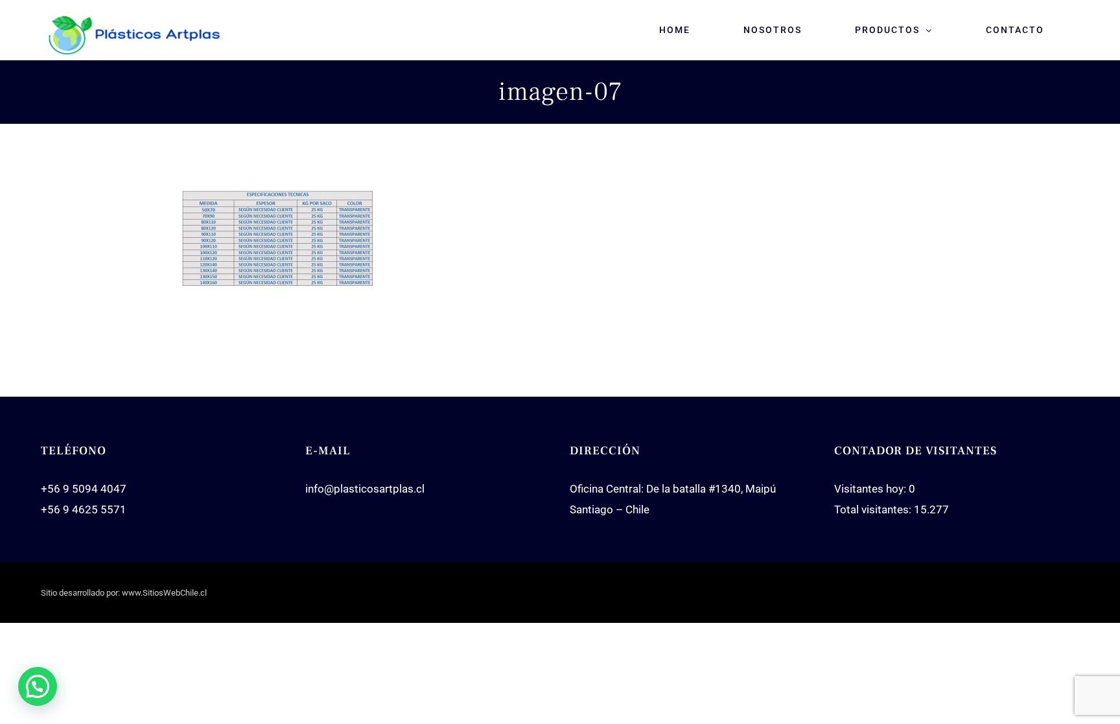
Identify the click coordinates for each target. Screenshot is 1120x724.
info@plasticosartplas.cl (365, 488)
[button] (37, 686)
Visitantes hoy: (871, 488)
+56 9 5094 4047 (83, 488)
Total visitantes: (874, 509)
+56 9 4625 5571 (83, 509)
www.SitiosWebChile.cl (164, 593)
